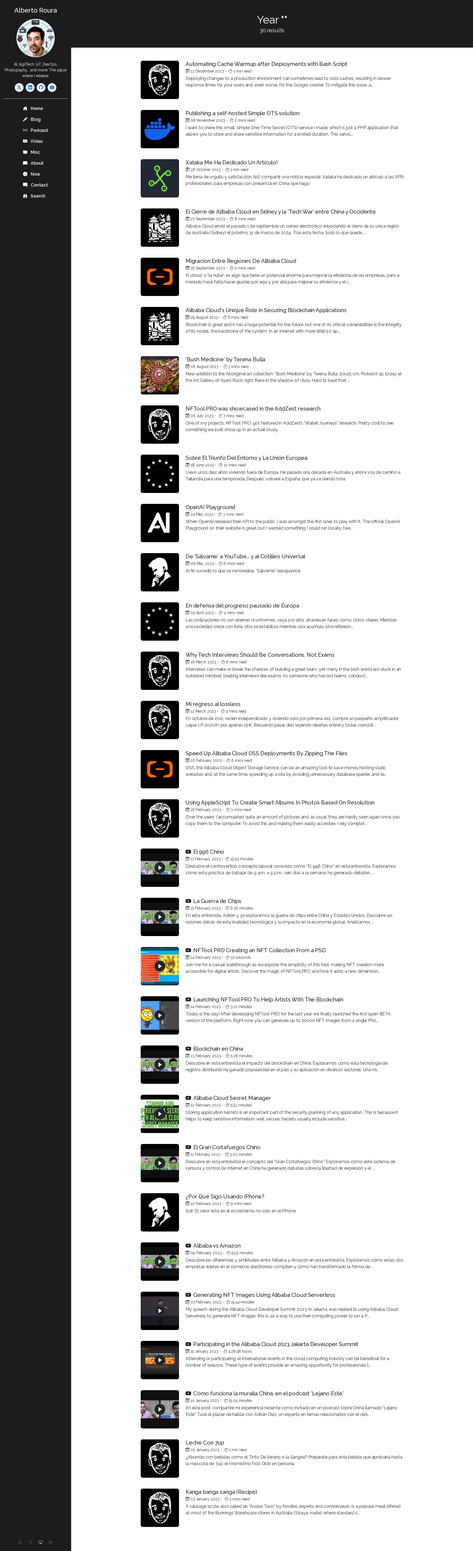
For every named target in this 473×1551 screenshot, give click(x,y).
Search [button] (37, 196)
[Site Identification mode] (50, 1542)
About (37, 163)
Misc (35, 152)
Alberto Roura (35, 10)
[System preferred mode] (40, 1542)
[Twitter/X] (19, 87)
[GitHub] (41, 87)
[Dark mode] (20, 1542)
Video (36, 141)
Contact (39, 185)
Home (36, 108)
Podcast (39, 130)
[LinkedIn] (30, 87)
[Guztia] (52, 87)
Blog (35, 119)
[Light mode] (30, 1542)
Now (35, 174)
